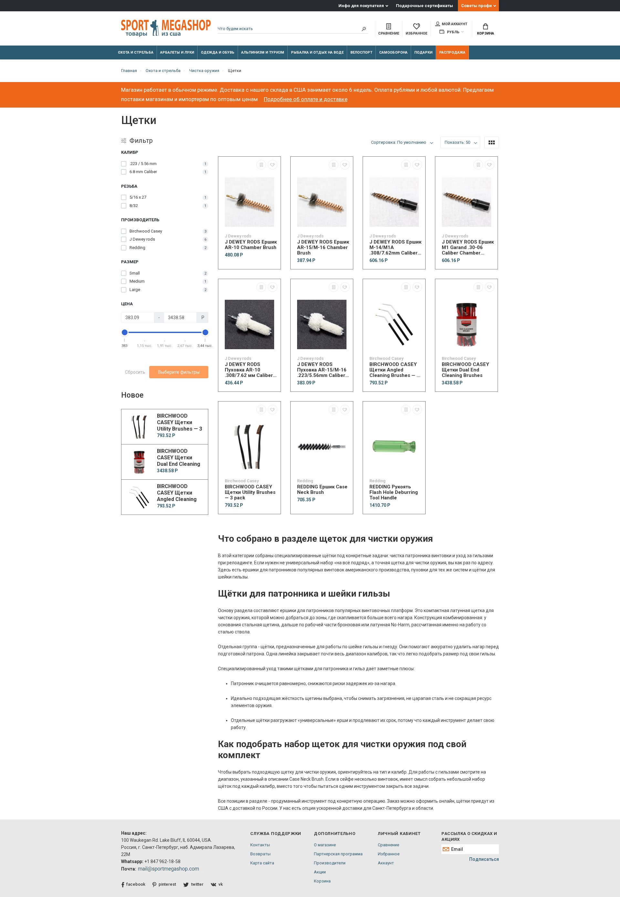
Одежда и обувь (217, 52)
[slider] (125, 332)
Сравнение (388, 844)
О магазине (325, 844)
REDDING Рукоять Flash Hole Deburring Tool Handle (393, 492)
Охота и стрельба (135, 52)
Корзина (485, 33)
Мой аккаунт (454, 24)
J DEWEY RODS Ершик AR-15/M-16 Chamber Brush (323, 247)
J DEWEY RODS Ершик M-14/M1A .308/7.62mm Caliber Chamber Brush (395, 247)
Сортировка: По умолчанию (398, 142)
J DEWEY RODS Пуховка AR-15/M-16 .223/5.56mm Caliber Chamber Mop (321, 370)
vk (221, 884)
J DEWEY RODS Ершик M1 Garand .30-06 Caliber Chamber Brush (468, 247)
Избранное (388, 853)
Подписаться (484, 859)
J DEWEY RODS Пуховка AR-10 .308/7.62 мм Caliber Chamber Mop (249, 370)
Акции (320, 872)
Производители (330, 862)
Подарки (423, 52)
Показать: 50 (457, 142)
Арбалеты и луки (177, 52)
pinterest (167, 884)
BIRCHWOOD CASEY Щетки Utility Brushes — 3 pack (250, 492)
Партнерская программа (338, 853)
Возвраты (260, 853)
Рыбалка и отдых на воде (317, 52)
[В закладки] (272, 165)
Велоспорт (361, 52)
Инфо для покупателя (361, 5)
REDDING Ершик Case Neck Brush (322, 489)
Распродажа (452, 52)
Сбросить (135, 372)
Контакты (260, 844)
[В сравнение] (261, 165)
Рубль (453, 32)
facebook (135, 884)
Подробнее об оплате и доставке (305, 99)
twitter (197, 884)
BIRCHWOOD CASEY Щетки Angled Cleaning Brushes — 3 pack (394, 370)
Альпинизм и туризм (262, 52)
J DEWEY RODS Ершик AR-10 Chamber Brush (251, 244)
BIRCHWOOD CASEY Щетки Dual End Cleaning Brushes (465, 370)
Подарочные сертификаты (424, 5)
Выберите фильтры (179, 372)
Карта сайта (262, 862)
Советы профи (476, 5)
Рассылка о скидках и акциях (469, 836)
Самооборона (393, 52)
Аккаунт (386, 862)
